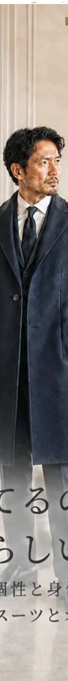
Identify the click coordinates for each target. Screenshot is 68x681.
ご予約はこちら (66, 21)
